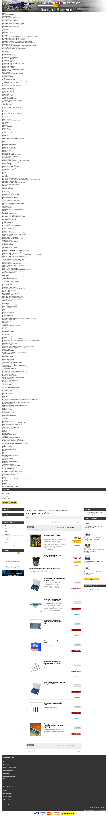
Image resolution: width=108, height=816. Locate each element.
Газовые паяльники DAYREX (10, 50)
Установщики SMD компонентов (11, 82)
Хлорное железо (6, 243)
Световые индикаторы (8, 420)
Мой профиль (9, 758)
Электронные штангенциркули (10, 281)
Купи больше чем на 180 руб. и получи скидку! (14, 478)
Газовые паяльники (7, 315)
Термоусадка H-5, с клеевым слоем (12, 362)
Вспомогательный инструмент (10, 168)
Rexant (4, 109)
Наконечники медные (8, 67)
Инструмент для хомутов (9, 219)
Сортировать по (61, 527)
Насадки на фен (6, 70)
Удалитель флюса (7, 104)
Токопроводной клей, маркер (10, 241)
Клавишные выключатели (9, 415)
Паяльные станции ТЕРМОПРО (10, 26)
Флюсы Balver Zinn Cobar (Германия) (12, 100)
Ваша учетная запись (43, 11)
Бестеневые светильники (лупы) (11, 293)
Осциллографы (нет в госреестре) (11, 263)
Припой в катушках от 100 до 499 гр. (12, 113)
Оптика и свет (6, 291)
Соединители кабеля (7, 390)
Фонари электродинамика (9, 336)
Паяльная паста (6, 134)
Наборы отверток (7, 187)
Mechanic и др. (6, 112)
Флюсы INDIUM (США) (8, 97)
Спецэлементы (6, 355)
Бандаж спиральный (7, 389)
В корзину (77, 541)
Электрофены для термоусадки (10, 200)
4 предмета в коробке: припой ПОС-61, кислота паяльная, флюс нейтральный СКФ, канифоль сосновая (54, 731)
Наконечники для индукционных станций (13, 69)
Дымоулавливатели (7, 72)
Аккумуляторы (6, 349)
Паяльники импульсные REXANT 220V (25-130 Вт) (15, 38)
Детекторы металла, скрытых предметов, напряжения (16, 201)
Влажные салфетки (7, 222)
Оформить (13, 502)
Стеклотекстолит (6, 150)
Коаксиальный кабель (8, 453)
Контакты (4, 483)
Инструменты (6, 157)
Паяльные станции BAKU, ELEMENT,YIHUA (14, 25)
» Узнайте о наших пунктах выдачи (96, 591)
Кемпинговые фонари (8, 331)
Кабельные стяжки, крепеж (9, 375)
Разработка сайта (94, 807)
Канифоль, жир (6, 101)
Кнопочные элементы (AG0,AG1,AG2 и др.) (14, 347)
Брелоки (4, 337)
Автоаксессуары (6, 206)
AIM (6, 531)
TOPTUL (4, 175)
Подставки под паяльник (9, 79)
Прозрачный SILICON (8, 468)
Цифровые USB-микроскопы (10, 308)
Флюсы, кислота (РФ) (8, 91)
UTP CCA (4, 452)
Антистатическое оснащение (10, 156)
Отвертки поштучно (7, 188)
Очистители (5, 324)
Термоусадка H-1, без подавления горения (13, 365)
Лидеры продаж (91, 518)
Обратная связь (41, 0)
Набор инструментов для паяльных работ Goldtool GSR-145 (54, 663)
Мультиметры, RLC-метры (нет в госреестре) (14, 256)
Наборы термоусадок (8, 359)
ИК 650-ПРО (5, 53)
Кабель (4, 448)
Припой (4, 106)
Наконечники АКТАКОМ (8, 58)
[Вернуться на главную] (27, 510)
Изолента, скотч (6, 394)
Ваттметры (5, 285)
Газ (3, 313)
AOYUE (7, 537)
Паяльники (5, 35)
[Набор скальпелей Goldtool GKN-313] (35, 646)
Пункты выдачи (6, 484)
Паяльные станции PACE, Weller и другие (13, 23)
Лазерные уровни (7, 235)
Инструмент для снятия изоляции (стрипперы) (14, 178)
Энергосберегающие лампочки (10, 372)
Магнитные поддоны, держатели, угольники (14, 234)
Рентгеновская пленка (8, 153)
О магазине (5, 480)
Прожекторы (5, 334)
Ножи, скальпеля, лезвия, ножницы (11, 225)
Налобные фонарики (7, 330)
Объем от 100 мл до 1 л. (8, 95)
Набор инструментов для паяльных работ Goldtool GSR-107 (54, 621)
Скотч (3, 397)
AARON (7, 528)
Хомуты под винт (6, 384)
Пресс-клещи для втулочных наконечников (14, 182)
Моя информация (8, 770)
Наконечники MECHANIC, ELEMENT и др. (13, 63)
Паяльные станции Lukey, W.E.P (11, 17)
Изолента (4, 396)
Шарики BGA (5, 135)
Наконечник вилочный (8, 442)
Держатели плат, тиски (8, 169)
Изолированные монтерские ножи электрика (14, 232)
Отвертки (4, 185)
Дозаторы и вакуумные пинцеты (11, 473)
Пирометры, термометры (9, 272)
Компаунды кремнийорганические (11, 154)
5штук (45, 667)
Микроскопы (5, 303)
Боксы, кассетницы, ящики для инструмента (14, 216)
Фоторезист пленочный (8, 246)
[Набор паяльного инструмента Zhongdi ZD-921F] (35, 584)
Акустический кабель (8, 464)
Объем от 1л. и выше (8, 92)
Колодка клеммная (7, 393)
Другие (4, 117)
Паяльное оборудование (9, 14)
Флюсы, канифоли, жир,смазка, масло (12, 85)
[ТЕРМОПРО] (13, 575)
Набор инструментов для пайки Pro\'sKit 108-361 (52, 600)
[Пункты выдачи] (95, 589)
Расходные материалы (8, 147)
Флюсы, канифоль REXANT (9, 98)
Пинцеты (4, 190)
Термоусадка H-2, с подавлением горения (13, 364)
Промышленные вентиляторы (10, 476)
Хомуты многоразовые (8, 386)
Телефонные (5, 436)
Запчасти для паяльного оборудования (12, 73)
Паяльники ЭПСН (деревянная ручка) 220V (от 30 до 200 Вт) (18, 42)
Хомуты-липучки (6, 383)
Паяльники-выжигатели (8, 44)
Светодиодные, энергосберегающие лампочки (14, 371)
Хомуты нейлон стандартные (10, 380)
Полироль (5, 151)
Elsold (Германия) (7, 126)
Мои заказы (6, 761)
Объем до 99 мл (6, 94)
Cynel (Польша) (6, 119)
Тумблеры (5, 418)
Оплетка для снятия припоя (9, 148)
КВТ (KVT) (5, 176)
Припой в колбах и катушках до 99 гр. (12, 107)
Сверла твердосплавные (9, 228)
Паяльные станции (7, 16)
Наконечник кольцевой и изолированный (13, 440)
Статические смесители (8, 474)
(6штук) (46, 625)
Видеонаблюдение (7, 224)
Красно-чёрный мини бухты (9, 467)
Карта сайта (40, 2)
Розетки (4, 431)
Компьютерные (6, 433)
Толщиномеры (6, 274)
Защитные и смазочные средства (11, 325)
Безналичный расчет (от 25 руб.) (11, 486)
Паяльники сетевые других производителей (14, 48)
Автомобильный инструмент (10, 165)
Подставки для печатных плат (10, 221)
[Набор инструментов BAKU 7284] (35, 709)
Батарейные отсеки (7, 356)
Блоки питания (6, 266)
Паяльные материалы (8, 84)
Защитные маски (6, 240)
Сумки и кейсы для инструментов (11, 194)
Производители (9, 523)
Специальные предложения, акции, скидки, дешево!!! (16, 402)
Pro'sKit (4, 172)
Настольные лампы (7, 310)
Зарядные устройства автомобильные (12, 209)
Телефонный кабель (7, 458)
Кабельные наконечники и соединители (12, 439)
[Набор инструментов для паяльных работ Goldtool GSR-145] (35, 667)
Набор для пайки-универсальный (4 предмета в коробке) (54, 725)
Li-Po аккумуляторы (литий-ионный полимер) (14, 352)
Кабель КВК (5, 462)
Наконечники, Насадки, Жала (10, 56)
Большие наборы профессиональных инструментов (16, 160)
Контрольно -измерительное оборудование (13, 252)
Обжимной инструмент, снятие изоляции (13, 170)
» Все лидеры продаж (91, 579)
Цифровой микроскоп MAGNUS (10, 305)
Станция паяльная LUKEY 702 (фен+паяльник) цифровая (92, 539)
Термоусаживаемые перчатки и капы (12, 369)
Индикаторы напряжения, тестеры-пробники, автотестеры (18, 277)
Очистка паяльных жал (8, 140)
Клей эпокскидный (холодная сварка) (12, 424)
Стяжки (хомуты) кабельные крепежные (13, 377)
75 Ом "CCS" (5, 456)
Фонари (4, 210)
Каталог (4, 13)
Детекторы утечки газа (8, 282)
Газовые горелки (6, 316)
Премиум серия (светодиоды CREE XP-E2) (14, 338)
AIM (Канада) (5, 122)
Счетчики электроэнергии (9, 290)
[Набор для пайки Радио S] (35, 541)
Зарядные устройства (8, 353)
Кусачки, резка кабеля (8, 196)
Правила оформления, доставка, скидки (13, 481)
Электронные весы (7, 280)
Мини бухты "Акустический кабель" (11, 465)
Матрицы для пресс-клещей (9, 181)
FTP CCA (4, 450)
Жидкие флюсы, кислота (9, 88)
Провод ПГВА (6, 459)
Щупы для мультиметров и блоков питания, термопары (17, 269)
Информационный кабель (9, 449)
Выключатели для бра (8, 428)
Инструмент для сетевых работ (10, 184)
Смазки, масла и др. (7, 103)
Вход (38, 12)
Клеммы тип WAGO (7, 446)
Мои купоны (6, 773)
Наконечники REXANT (8, 64)
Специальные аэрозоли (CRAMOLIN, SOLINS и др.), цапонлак (19, 318)
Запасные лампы (7, 302)
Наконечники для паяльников (10, 57)
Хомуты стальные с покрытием (10, 387)
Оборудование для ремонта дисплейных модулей (15, 81)
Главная (4, 11)
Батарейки (5, 341)
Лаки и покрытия (6, 321)
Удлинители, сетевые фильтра (10, 427)
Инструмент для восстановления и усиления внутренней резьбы (19, 399)
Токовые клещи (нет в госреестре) (11, 260)
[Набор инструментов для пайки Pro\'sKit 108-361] (35, 605)
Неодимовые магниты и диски (10, 237)
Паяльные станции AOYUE (9, 19)
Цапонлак (4, 322)
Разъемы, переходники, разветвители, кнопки (14, 405)
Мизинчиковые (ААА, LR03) (9, 343)
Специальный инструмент (9, 193)
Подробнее (77, 545)
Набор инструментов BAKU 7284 (53, 703)
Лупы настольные (7, 300)
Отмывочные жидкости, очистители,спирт (13, 138)
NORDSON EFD (6, 470)
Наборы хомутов (6, 381)
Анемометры (5, 275)
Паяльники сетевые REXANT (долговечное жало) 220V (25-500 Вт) (20, 36)
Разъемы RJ (5, 408)
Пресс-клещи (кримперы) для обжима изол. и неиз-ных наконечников (21, 179)
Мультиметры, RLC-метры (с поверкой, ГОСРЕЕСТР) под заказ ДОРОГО (22, 254)
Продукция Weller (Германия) (10, 78)
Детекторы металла (7, 284)
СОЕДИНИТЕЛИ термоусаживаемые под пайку (15, 366)
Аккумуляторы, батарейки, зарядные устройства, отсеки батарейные (20, 340)
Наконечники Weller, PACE (9, 66)
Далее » (79, 522)
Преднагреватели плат (8, 30)
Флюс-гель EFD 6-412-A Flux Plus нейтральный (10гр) (93, 527)
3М (5, 525)
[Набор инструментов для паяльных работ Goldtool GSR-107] (35, 626)
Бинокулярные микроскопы (9, 306)
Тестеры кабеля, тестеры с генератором (13, 271)
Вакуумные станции (7, 32)
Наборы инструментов (8, 159)
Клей (3, 141)
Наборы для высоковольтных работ (11, 162)
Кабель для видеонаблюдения (10, 461)
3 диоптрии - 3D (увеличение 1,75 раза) (13, 296)
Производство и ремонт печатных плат (12, 238)
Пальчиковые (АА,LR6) (8, 344)
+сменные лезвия (48, 645)
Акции (3, 477)
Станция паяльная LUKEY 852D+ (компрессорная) (93, 573)
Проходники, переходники (9, 434)
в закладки (40, 3)
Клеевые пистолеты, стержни (10, 197)
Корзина (6, 490)
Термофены (5, 29)
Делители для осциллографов (10, 268)
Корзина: (41, 9)
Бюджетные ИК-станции (8, 54)
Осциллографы (6, 262)
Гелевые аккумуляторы (8, 350)
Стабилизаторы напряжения (9, 287)
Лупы (3, 309)
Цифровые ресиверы (8, 218)
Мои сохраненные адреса (10, 767)
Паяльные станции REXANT (9, 22)
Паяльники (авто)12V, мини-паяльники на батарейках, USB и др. (19, 45)
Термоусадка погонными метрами (11, 361)
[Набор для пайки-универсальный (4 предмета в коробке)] (35, 729)
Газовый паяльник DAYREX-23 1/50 (93, 562)
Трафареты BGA (6, 137)
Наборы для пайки (7, 163)
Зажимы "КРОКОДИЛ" (8, 406)
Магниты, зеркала (7, 231)
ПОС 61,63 (5, 110)
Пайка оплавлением (7, 76)
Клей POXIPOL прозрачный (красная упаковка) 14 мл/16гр (94, 551)
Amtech (7, 534)
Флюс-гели (5, 86)
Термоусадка (5, 358)
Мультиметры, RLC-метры (9, 253)
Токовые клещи (6, 257)
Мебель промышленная (8, 403)
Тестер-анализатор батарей (9, 278)
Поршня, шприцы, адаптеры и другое (12, 471)
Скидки (5, 790)
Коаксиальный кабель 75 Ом (10, 455)
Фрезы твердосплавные (8, 229)
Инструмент (5, 212)
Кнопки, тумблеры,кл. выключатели (11, 414)
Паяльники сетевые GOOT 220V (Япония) (13, 39)
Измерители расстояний (8, 204)
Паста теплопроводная (8, 145)
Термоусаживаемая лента (9, 368)
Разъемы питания (7, 409)
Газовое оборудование (8, 312)
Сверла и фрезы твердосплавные (11, 226)
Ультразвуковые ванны (8, 33)
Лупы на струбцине (7, 294)
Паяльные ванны (6, 75)
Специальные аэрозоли (8, 319)
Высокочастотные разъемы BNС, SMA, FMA (14, 422)
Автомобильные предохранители (11, 437)
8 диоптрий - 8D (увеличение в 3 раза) (12, 299)
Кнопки (4, 417)
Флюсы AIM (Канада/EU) (8, 89)
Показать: (33, 529)
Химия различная (7, 142)
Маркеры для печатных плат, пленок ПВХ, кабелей (15, 250)
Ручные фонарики (7, 333)
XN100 (4, 516)
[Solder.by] (54, 815)
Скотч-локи (5, 392)
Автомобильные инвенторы (9, 213)
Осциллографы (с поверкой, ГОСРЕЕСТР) (13, 265)
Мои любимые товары (9, 776)
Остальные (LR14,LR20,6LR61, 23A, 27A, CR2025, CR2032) (18, 346)
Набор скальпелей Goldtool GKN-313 (53, 641)
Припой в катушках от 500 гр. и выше (12, 120)
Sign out (5, 778)
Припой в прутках (7, 132)
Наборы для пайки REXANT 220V (11, 47)
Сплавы (4, 131)
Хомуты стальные (7, 378)
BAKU (6, 540)
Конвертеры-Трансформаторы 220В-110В (13, 288)
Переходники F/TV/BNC (8, 412)
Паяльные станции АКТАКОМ (10, 20)
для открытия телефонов (50, 707)
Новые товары (7, 793)
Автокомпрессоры (7, 207)
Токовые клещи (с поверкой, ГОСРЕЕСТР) (13, 259)
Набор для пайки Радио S (52, 535)
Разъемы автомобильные (9, 411)
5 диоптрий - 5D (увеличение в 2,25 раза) (13, 297)
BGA (6, 542)
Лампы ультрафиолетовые (9, 247)
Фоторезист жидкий (7, 244)
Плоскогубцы (5, 191)
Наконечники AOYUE (8, 61)
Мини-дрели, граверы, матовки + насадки (13, 203)
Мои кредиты (6, 764)
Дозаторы (4, 400)
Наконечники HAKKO (8, 60)
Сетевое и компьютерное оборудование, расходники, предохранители (21, 425)
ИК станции (5, 51)
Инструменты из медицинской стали (12, 215)
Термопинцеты (6, 28)
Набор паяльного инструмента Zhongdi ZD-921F (54, 579)
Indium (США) (5, 128)
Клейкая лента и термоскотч (10, 144)
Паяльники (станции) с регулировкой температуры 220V (17, 41)
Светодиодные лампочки (9, 374)
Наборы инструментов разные (10, 166)
